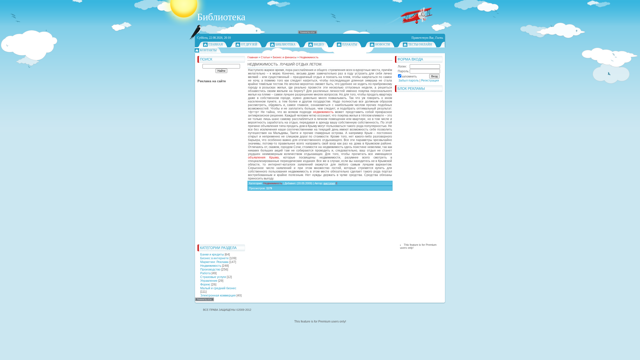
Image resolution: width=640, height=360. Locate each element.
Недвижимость (210, 266)
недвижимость (323, 112)
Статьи (265, 57)
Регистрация (430, 80)
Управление (209, 280)
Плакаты (349, 44)
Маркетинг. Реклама (214, 262)
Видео (319, 44)
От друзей (249, 44)
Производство (210, 269)
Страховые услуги (213, 277)
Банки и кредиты (212, 254)
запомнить (409, 76)
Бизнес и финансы (284, 57)
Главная (215, 44)
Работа (205, 273)
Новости (382, 44)
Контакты (208, 50)
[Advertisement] (218, 167)
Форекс (205, 284)
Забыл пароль (408, 80)
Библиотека (286, 44)
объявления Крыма (263, 157)
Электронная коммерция (218, 295)
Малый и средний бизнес (218, 288)
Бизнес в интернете (214, 258)
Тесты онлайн (420, 44)
